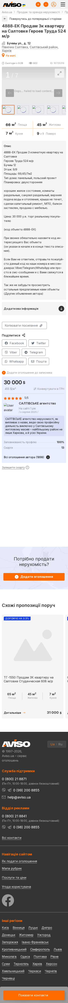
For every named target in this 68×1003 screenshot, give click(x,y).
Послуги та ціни (14, 877)
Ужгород (44, 934)
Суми (6, 963)
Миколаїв (9, 956)
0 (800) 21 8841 (14, 816)
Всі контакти (11, 838)
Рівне (54, 956)
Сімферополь (40, 949)
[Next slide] (58, 93)
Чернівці (8, 978)
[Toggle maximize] (59, 73)
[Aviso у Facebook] (34, 899)
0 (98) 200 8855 (26, 827)
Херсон (51, 963)
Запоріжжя (10, 942)
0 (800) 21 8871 (14, 779)
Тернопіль (21, 963)
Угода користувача (16, 886)
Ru (60, 744)
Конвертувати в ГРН (50, 388)
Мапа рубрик (12, 868)
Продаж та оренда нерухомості (38, 12)
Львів (58, 949)
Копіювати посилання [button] (21, 325)
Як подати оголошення (19, 861)
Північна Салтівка (15, 47)
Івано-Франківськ (35, 942)
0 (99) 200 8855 (26, 790)
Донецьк (8, 934)
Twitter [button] (41, 343)
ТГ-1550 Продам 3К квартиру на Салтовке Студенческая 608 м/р (28, 679)
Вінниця (19, 927)
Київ (5, 927)
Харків (7, 51)
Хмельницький (13, 971)
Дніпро (47, 927)
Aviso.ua (7, 12)
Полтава (40, 956)
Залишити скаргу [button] (13, 467)
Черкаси (34, 971)
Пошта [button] (41, 361)
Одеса (25, 956)
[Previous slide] (10, 93)
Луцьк (33, 927)
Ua (52, 744)
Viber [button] (13, 352)
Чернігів (51, 971)
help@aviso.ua (19, 797)
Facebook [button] (17, 343)
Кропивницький (14, 949)
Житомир (26, 934)
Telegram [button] (36, 352)
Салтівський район (44, 47)
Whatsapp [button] (16, 361)
